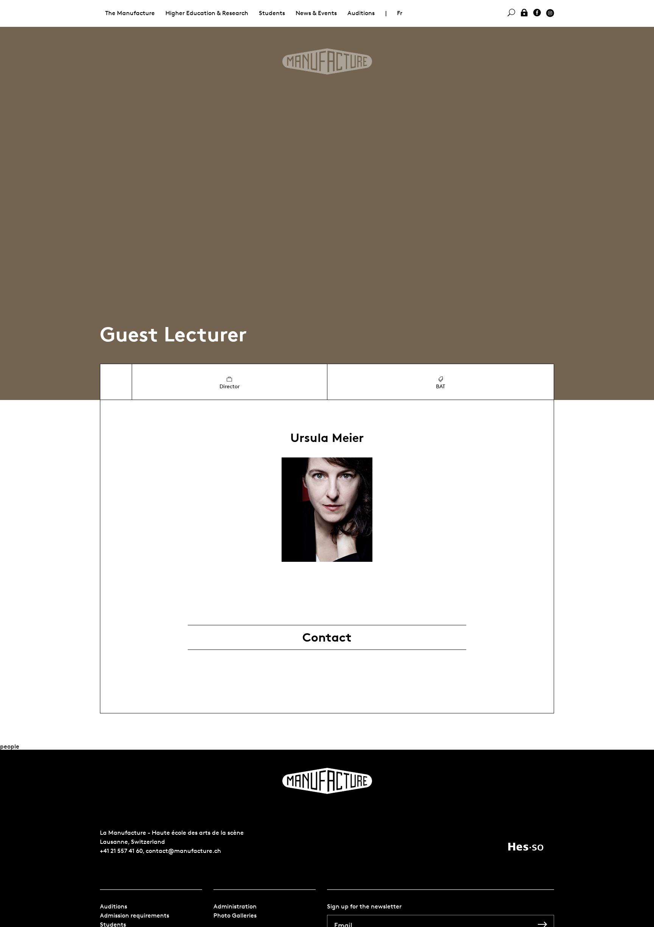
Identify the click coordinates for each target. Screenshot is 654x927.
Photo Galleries (235, 915)
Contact (327, 637)
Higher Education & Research (206, 13)
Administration (235, 906)
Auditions (361, 13)
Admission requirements (134, 915)
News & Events (316, 13)
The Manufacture (130, 13)
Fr (399, 13)
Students (272, 13)
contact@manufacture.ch (183, 850)
